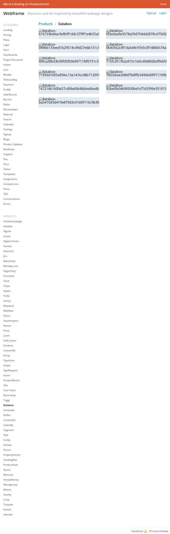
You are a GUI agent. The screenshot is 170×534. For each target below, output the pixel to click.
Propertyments (12, 455)
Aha (5, 385)
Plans (6, 40)
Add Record (10, 94)
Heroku (7, 246)
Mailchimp (9, 261)
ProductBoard (11, 380)
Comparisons (11, 184)
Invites (7, 64)
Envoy (6, 355)
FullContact (9, 340)
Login (163, 13)
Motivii (7, 489)
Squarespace (10, 320)
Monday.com (10, 266)
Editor (6, 104)
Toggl (6, 400)
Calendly (8, 425)
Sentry (7, 301)
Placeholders (10, 109)
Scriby (6, 440)
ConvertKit (9, 350)
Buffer (7, 415)
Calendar (8, 124)
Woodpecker (10, 484)
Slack (6, 281)
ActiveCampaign (12, 221)
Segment (8, 430)
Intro (6, 50)
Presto (7, 450)
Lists (5, 69)
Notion (7, 325)
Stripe (6, 286)
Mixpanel (8, 305)
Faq (5, 159)
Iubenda (8, 514)
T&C (5, 194)
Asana (7, 236)
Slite (5, 435)
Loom (6, 335)
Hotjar (7, 365)
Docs (6, 164)
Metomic (8, 474)
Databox (8, 405)
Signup (151, 13)
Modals (7, 74)
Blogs (6, 139)
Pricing (7, 35)
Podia (6, 296)
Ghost (6, 315)
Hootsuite (9, 410)
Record (7, 99)
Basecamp (9, 395)
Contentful (9, 420)
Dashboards (10, 55)
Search (7, 119)
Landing (7, 30)
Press (6, 189)
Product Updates (13, 144)
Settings (8, 129)
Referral (8, 114)
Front (6, 330)
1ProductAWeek (158, 531)
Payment (8, 84)
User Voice (9, 390)
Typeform (9, 360)
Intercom (8, 251)
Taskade (8, 504)
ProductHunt (10, 464)
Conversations (11, 199)
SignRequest (10, 370)
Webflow (8, 310)
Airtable (7, 226)
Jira (5, 256)
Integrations (10, 179)
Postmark (8, 276)
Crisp (6, 499)
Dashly (7, 494)
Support (7, 154)
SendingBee (10, 460)
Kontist (7, 509)
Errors (7, 204)
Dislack (7, 445)
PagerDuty (9, 271)
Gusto (6, 375)
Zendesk (8, 345)
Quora (7, 469)
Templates (9, 174)
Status (7, 169)
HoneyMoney (11, 479)
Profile (7, 89)
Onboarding (10, 79)
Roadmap (8, 149)
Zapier (7, 291)
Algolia (7, 231)
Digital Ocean (11, 241)
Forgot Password (13, 59)
